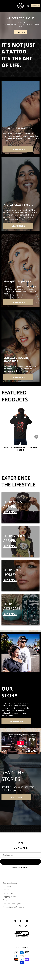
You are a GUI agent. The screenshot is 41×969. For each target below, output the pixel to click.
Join (20, 862)
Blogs (5, 900)
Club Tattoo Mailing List (12, 903)
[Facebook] (21, 921)
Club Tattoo (24, 947)
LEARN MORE (18, 149)
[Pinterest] (26, 926)
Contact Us (7, 886)
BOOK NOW (35, 6)
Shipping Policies (9, 897)
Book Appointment (10, 883)
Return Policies (8, 893)
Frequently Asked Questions (13, 907)
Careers (6, 890)
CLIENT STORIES (16, 797)
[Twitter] (15, 921)
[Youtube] (27, 921)
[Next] (36, 437)
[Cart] (28, 6)
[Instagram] (20, 926)
